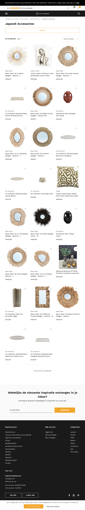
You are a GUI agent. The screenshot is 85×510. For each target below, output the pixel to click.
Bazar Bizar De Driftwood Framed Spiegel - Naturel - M (42, 315)
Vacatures (8, 457)
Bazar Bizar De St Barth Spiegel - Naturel (40, 155)
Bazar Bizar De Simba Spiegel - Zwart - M (42, 235)
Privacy (7, 440)
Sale (71, 449)
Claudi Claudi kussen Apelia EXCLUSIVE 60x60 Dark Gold (67, 195)
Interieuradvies (10, 449)
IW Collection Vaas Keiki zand (42, 194)
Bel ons (13, 495)
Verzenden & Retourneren (13, 446)
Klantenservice (10, 432)
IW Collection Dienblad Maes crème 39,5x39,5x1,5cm (16, 115)
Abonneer (65, 410)
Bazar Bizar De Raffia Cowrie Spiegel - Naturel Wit (42, 115)
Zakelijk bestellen (11, 460)
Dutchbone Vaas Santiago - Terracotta (66, 115)
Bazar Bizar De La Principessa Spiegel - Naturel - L (16, 235)
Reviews (8, 463)
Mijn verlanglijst (50, 437)
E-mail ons (30, 495)
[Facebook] (69, 495)
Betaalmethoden (10, 443)
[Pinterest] (78, 495)
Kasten (72, 443)
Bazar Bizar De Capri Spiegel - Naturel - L (16, 275)
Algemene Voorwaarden (13, 437)
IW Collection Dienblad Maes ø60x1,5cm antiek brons (16, 355)
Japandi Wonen (35, 19)
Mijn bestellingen (50, 435)
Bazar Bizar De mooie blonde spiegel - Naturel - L (67, 75)
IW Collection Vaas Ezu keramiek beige (13, 315)
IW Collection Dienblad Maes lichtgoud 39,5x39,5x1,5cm (41, 355)
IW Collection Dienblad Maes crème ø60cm (16, 195)
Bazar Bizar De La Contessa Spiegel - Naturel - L (41, 275)
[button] (6, 14)
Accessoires (74, 446)
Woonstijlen (24, 19)
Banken (72, 440)
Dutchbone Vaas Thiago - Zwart (65, 235)
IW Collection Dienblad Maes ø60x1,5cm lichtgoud (67, 155)
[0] (78, 8)
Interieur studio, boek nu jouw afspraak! (18, 435)
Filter (42, 30)
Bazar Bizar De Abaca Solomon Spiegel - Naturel (68, 315)
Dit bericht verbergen (33, 506)
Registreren (49, 432)
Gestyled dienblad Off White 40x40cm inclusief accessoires (67, 272)
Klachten (8, 452)
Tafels (72, 437)
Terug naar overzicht (12, 19)
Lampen (73, 432)
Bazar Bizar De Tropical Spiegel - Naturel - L (14, 75)
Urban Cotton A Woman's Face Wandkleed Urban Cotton (42, 75)
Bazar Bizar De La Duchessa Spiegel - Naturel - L (16, 155)
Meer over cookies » (53, 506)
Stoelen (73, 435)
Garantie (8, 454)
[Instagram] (74, 495)
